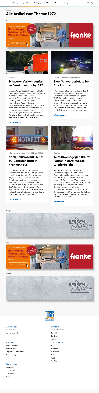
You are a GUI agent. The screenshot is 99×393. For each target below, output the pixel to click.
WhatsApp (55, 352)
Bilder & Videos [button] (47, 3)
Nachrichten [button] (12, 3)
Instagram (55, 349)
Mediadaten (10, 330)
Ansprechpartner (57, 330)
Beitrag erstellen (25, 3)
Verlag (53, 339)
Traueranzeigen (11, 349)
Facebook (55, 345)
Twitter (53, 358)
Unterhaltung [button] (35, 3)
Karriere (54, 336)
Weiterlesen (13, 122)
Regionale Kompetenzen (15, 352)
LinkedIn (54, 355)
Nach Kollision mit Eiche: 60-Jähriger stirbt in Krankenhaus (25, 161)
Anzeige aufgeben (12, 355)
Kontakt (54, 333)
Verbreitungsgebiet (13, 333)
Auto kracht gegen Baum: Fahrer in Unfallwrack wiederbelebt (72, 161)
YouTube (54, 361)
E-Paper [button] (57, 3)
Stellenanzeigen (12, 345)
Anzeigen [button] (67, 3)
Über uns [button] (75, 3)
